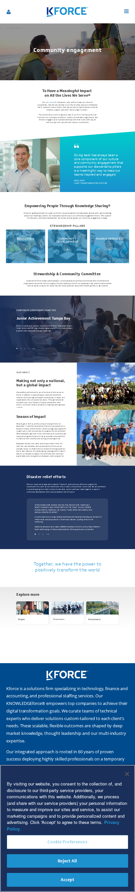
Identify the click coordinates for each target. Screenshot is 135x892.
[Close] (127, 774)
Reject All (67, 861)
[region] (67, 828)
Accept (68, 879)
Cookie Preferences (67, 842)
